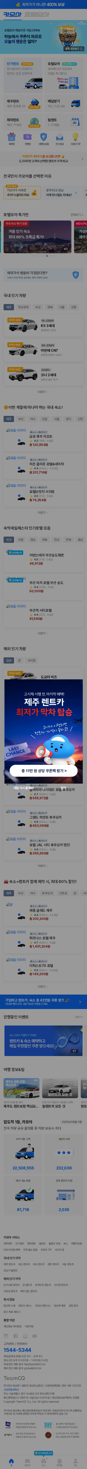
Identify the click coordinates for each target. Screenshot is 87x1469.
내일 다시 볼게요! (24, 788)
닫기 (63, 788)
